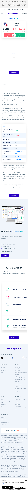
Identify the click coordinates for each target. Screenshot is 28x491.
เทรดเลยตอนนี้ (14, 72)
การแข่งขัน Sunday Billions (20, 388)
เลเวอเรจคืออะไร (18, 381)
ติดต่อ (2, 372)
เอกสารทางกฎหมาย (5, 422)
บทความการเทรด (18, 384)
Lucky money (18, 391)
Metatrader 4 (18, 404)
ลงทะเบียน (5, 255)
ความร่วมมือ (3, 369)
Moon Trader (17, 401)
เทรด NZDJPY (14, 337)
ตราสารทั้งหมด (18, 369)
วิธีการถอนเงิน (3, 419)
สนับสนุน (17, 9)
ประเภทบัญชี (17, 367)
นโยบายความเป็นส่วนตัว (5, 420)
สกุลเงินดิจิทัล (3, 404)
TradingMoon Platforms (20, 399)
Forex (2, 408)
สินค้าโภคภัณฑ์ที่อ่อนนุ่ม (5, 401)
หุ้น (1, 406)
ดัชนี (2, 399)
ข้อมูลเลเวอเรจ (18, 376)
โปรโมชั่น (17, 383)
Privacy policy (4, 424)
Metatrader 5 (18, 406)
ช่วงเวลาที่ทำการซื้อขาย (19, 370)
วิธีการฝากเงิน (3, 417)
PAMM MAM (3, 370)
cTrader (16, 402)
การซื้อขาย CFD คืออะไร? (20, 377)
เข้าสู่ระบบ (24, 13)
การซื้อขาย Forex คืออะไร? (20, 379)
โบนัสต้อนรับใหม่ (18, 386)
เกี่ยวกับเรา (3, 367)
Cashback (17, 389)
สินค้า (2, 402)
